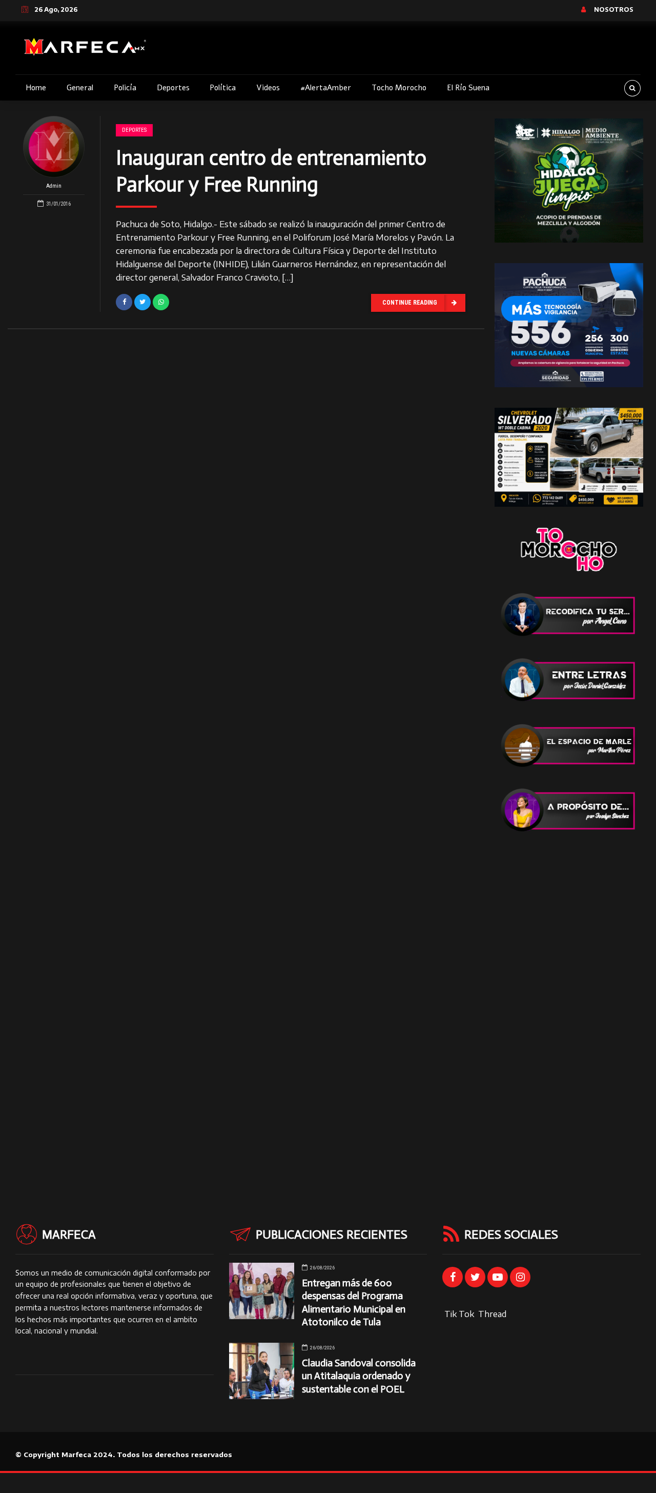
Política (223, 88)
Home (36, 88)
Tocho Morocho (399, 88)
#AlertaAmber (325, 88)
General (80, 88)
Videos (268, 88)
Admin (53, 186)
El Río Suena (468, 88)
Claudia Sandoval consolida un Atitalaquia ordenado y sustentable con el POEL (359, 1376)
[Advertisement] (569, 1007)
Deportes (173, 88)
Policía (125, 88)
